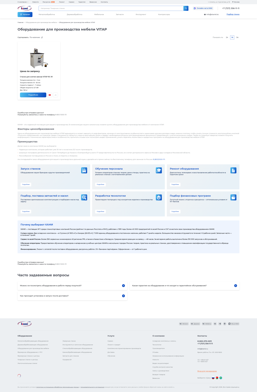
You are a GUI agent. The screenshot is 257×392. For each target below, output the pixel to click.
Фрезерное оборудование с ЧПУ (30, 352)
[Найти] (185, 8)
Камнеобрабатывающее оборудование (77, 352)
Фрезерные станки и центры (29, 356)
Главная (20, 22)
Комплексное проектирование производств (124, 348)
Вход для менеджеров (207, 371)
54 (237, 37)
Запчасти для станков (71, 356)
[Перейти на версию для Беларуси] (217, 378)
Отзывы (155, 352)
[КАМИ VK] (215, 323)
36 (232, 37)
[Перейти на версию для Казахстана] (220, 378)
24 (227, 37)
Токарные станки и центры (28, 360)
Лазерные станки (69, 341)
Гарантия (81, 2)
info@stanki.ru (202, 349)
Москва (236, 2)
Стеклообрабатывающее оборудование (77, 348)
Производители (158, 348)
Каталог (26, 14)
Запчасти (120, 14)
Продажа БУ (67, 360)
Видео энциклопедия (160, 363)
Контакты (104, 2)
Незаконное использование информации (168, 356)
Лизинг (62, 2)
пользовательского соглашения (92, 387)
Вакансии (93, 2)
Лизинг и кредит (114, 345)
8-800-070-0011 (204, 341)
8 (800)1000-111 (159, 159)
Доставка (111, 352)
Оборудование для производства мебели (41, 22)
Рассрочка (46, 2)
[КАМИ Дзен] (224, 323)
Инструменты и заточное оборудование (78, 345)
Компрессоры (164, 14)
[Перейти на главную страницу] (24, 323)
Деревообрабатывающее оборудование (33, 345)
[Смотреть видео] (49, 95)
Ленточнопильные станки (27, 363)
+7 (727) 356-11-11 (230, 8)
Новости (35, 2)
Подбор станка (233, 14)
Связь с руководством (160, 371)
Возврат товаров (158, 374)
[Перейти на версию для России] (213, 378)
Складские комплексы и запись (164, 341)
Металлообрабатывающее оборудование (33, 341)
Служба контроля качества (162, 367)
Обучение (111, 356)
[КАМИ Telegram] (219, 323)
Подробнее (33, 95)
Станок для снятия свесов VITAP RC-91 (36, 77)
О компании (22, 2)
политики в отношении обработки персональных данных (57, 387)
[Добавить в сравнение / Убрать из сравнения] (55, 95)
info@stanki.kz (213, 14)
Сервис (71, 2)
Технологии (156, 345)
